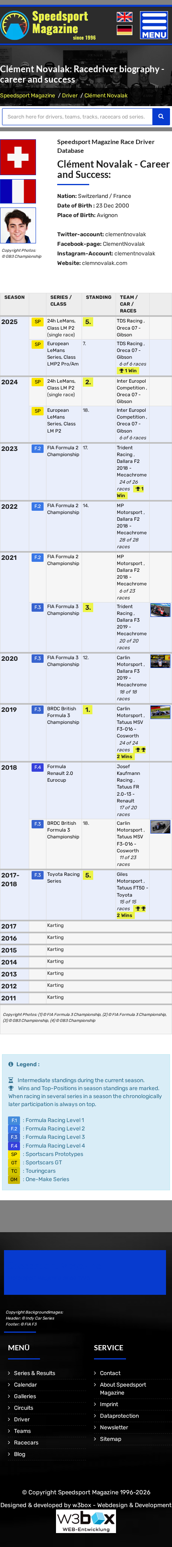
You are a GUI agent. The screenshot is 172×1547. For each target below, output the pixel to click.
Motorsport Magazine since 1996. (49, 1277)
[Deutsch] (125, 30)
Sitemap (110, 1439)
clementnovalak (125, 234)
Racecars (26, 1442)
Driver (70, 95)
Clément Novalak (106, 95)
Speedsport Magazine (27, 95)
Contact (110, 1373)
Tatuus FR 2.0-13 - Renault (128, 793)
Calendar (25, 1384)
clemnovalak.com (104, 263)
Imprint (109, 1404)
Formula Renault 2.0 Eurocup (60, 773)
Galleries (25, 1396)
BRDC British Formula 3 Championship (63, 715)
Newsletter (114, 1427)
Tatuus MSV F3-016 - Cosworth (130, 729)
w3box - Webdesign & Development (122, 1505)
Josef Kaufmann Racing (128, 773)
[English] (125, 17)
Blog (19, 1454)
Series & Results (34, 1373)
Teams (22, 1431)
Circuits (23, 1408)
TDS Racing (130, 321)
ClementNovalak (124, 244)
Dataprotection (119, 1416)
